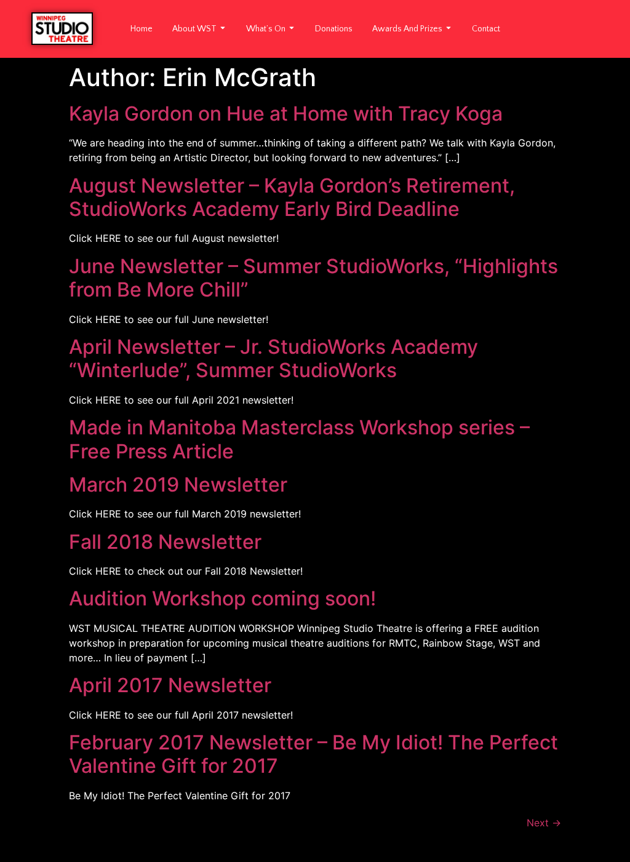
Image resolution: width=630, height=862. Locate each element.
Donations (334, 29)
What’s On (265, 29)
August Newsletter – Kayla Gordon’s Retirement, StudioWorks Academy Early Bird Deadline (292, 197)
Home (141, 29)
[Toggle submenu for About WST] (221, 29)
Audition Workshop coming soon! (222, 598)
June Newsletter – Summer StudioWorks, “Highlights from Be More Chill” (313, 277)
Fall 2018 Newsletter (165, 542)
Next (544, 822)
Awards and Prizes (407, 29)
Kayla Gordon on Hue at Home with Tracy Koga (286, 114)
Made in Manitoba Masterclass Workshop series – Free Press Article (299, 439)
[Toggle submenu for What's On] (290, 29)
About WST (194, 29)
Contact (486, 29)
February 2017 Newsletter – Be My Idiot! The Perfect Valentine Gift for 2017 (313, 754)
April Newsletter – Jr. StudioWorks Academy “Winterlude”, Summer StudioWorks (273, 358)
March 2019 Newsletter (178, 485)
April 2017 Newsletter (170, 685)
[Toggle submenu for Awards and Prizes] (447, 29)
